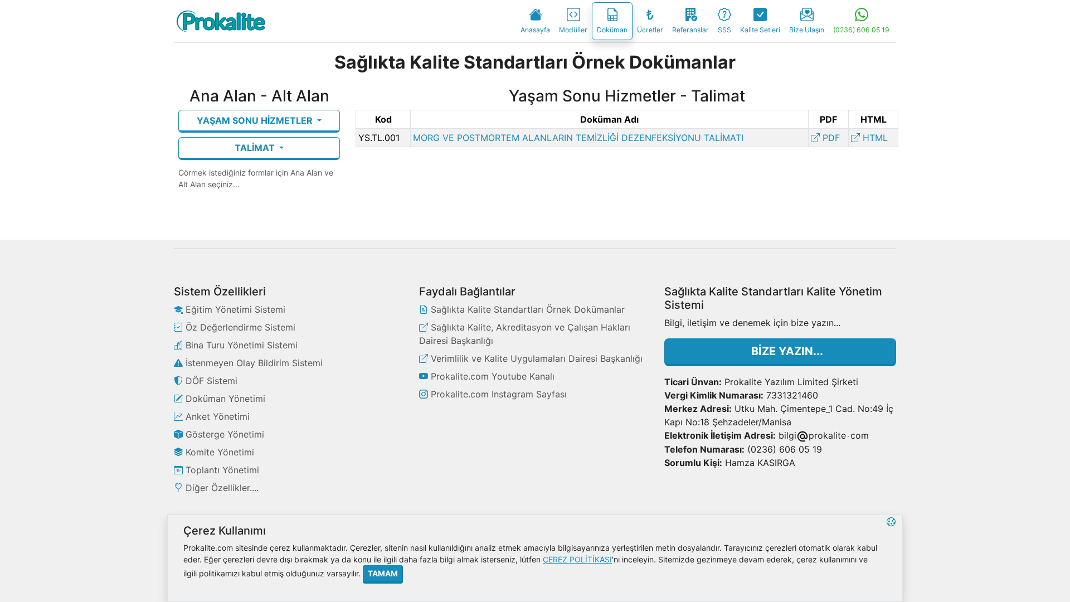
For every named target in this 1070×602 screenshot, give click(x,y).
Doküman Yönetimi (224, 398)
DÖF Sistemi (210, 380)
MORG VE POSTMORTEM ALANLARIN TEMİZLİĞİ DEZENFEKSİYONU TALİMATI (578, 137)
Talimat (256, 147)
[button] (891, 558)
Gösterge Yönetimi (223, 434)
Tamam (383, 573)
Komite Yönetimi (218, 452)
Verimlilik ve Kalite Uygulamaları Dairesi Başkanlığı (535, 358)
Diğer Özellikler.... (221, 487)
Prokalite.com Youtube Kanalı (491, 376)
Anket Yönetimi (216, 416)
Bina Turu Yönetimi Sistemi (240, 345)
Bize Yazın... (785, 351)
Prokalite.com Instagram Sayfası (497, 394)
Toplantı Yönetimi (221, 469)
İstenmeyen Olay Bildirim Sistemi (253, 362)
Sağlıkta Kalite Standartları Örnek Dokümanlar (526, 309)
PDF (830, 137)
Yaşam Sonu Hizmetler (256, 120)
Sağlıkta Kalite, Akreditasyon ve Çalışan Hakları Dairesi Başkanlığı (524, 334)
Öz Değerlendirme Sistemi (239, 327)
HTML (874, 137)
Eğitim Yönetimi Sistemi (234, 309)
